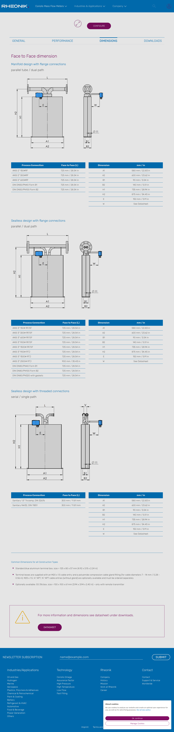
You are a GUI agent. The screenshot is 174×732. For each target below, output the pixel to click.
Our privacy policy (144, 710)
